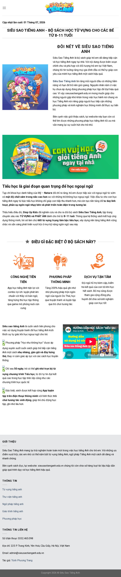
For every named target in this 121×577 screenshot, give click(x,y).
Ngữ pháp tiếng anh (12, 504)
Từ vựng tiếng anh (12, 489)
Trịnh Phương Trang (21, 560)
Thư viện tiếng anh (12, 496)
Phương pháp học (12, 518)
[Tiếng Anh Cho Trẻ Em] (60, 8)
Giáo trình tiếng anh (12, 511)
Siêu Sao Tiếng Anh (70, 572)
